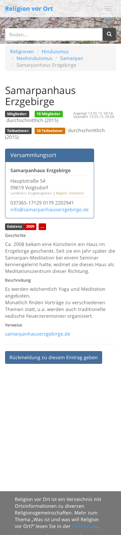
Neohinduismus (34, 58)
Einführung (84, 526)
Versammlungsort (33, 155)
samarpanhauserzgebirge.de (37, 334)
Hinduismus (55, 51)
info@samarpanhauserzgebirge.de (49, 209)
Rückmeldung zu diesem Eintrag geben (53, 357)
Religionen (22, 51)
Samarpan (71, 58)
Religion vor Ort (29, 8)
